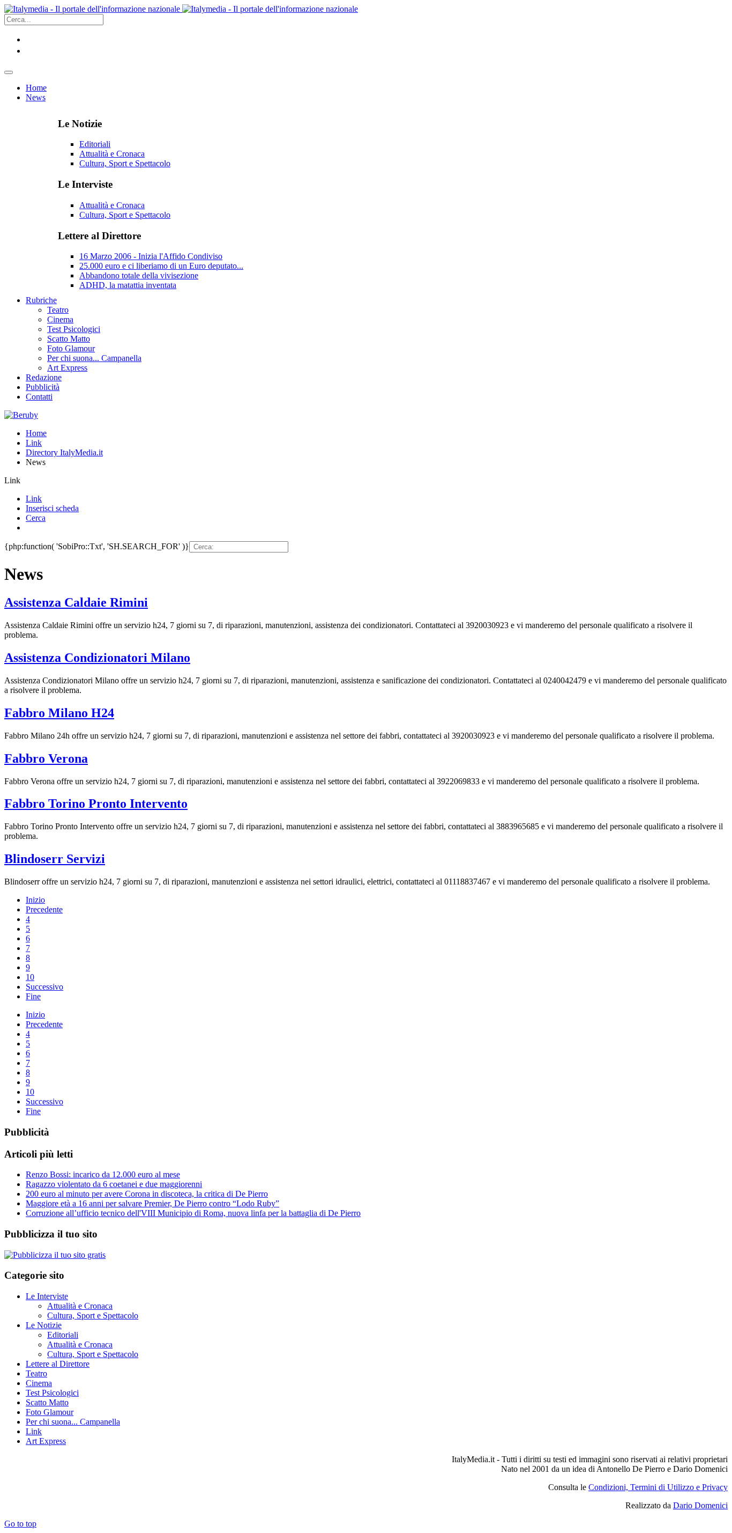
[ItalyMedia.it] (181, 8)
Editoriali (94, 144)
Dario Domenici (700, 1505)
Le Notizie (44, 1325)
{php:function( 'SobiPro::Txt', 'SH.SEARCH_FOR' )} (96, 546)
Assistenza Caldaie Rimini (76, 602)
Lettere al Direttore (57, 1363)
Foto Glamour (49, 1412)
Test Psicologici (52, 1392)
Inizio (35, 899)
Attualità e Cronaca (112, 153)
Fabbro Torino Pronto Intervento (96, 803)
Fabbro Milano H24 (59, 713)
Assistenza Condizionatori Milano (97, 658)
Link (34, 442)
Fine (33, 996)
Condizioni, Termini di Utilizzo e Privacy (658, 1487)
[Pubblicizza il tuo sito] (55, 1254)
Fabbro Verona (46, 758)
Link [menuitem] (34, 498)
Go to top (20, 1523)
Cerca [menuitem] (36, 517)
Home (36, 433)
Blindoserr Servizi (54, 859)
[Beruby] (21, 414)
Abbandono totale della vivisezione (138, 275)
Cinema (39, 1383)
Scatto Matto (47, 1402)
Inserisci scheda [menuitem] (52, 508)
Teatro (36, 1373)
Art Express (46, 1441)
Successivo (44, 986)
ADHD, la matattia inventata (127, 285)
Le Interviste (47, 1296)
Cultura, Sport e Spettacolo (124, 163)
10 (30, 977)
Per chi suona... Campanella (73, 1421)
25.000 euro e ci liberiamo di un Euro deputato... (161, 265)
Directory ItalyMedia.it (64, 452)
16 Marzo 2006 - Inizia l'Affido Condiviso (150, 256)
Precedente (44, 909)
